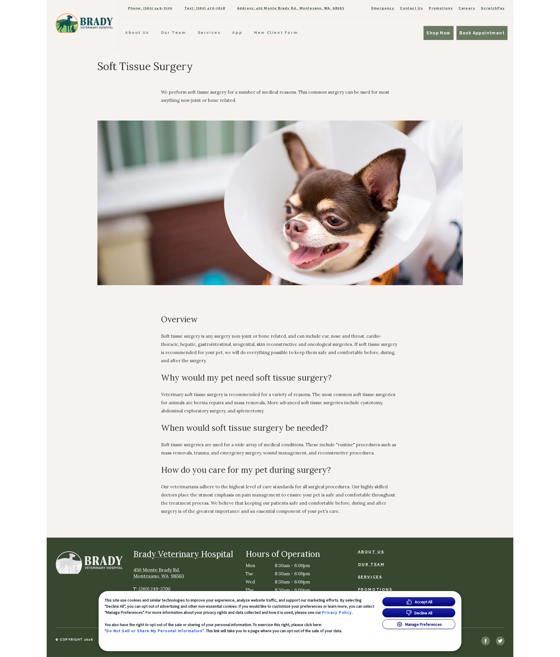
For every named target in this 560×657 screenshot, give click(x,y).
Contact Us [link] (411, 8)
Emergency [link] (382, 8)
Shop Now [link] (438, 33)
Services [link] (209, 32)
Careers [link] (467, 8)
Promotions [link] (441, 8)
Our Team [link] (173, 32)
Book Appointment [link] (482, 33)
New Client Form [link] (276, 32)
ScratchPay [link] (493, 8)
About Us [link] (137, 32)
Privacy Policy (337, 612)
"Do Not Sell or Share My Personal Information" (154, 630)
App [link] (237, 32)
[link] (84, 23)
